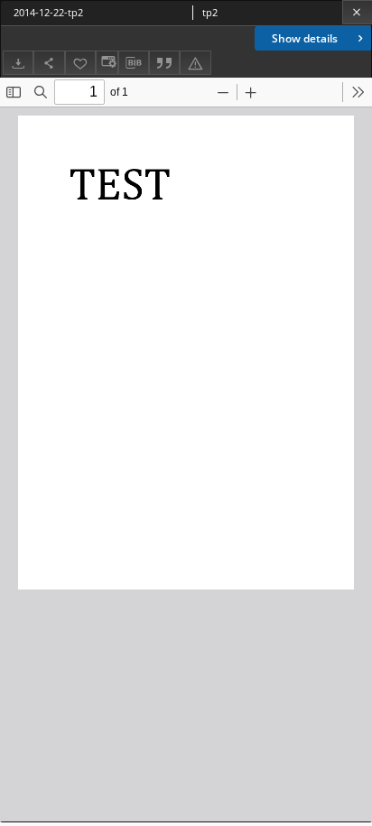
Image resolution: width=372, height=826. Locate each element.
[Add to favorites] (80, 63)
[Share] (48, 63)
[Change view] (106, 63)
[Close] (357, 12)
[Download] (18, 63)
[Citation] (164, 63)
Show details (305, 38)
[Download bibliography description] (133, 63)
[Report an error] (195, 63)
